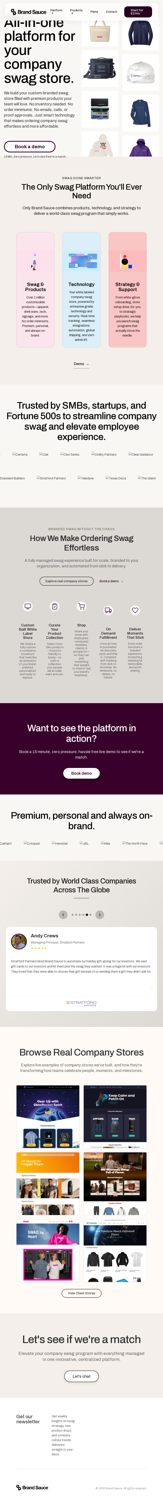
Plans (94, 11)
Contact (111, 11)
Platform (56, 10)
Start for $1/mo (137, 12)
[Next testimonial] (99, 914)
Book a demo (30, 146)
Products (76, 10)
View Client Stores (81, 1293)
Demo (81, 364)
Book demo (81, 773)
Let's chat (81, 1376)
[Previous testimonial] (63, 914)
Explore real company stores (67, 581)
